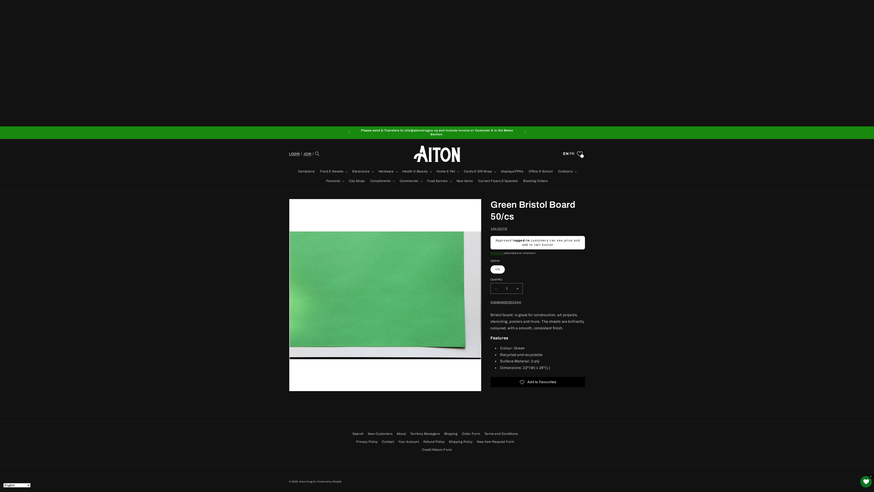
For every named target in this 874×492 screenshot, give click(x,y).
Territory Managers (425, 434)
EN (566, 154)
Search (358, 434)
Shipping (496, 253)
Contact (388, 441)
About (401, 434)
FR (572, 154)
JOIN (307, 154)
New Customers (380, 434)
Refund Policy (434, 441)
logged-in (521, 240)
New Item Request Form (495, 441)
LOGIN (294, 153)
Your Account (408, 441)
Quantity (496, 279)
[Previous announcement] (349, 133)
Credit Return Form (437, 449)
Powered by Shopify (329, 481)
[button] (317, 154)
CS (500, 270)
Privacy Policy (367, 441)
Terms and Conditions (501, 434)
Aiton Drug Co (308, 481)
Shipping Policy (461, 441)
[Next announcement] (525, 133)
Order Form (471, 434)
